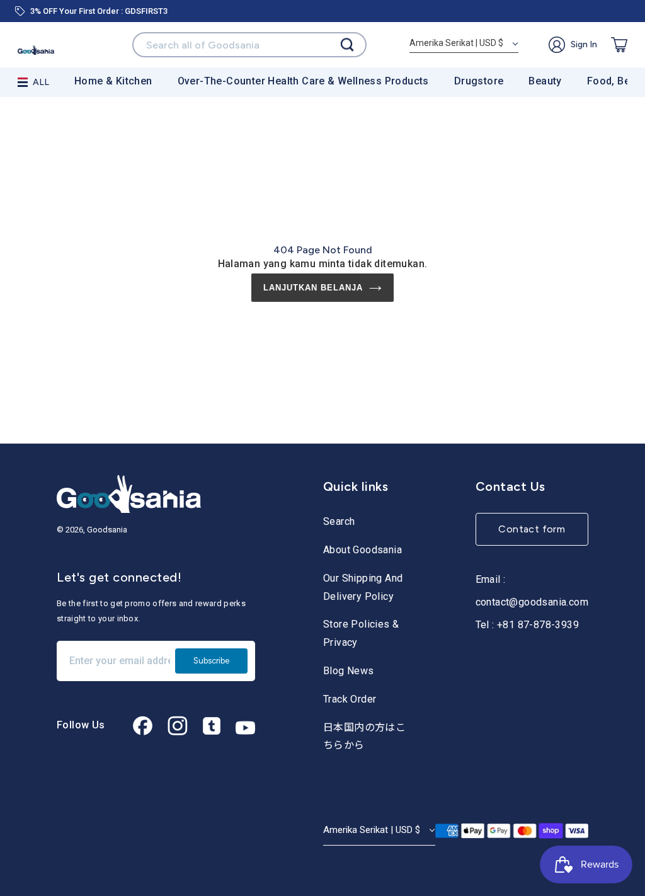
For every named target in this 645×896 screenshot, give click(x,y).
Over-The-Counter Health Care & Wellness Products (303, 81)
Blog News (348, 671)
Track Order (349, 699)
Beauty (544, 81)
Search (339, 521)
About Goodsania (362, 550)
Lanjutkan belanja (313, 287)
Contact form (531, 529)
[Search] (347, 45)
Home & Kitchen (113, 81)
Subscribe (211, 660)
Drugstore (479, 81)
